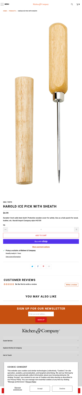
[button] (72, 4)
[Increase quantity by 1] (76, 229)
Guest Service (7, 341)
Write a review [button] (71, 285)
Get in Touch (7, 355)
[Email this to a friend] (49, 266)
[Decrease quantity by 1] (5, 229)
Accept (39, 389)
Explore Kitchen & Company (12, 348)
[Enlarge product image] (41, 105)
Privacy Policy (31, 382)
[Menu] (1, 4)
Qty (4, 225)
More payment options (41, 247)
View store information (13, 257)
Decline (62, 389)
